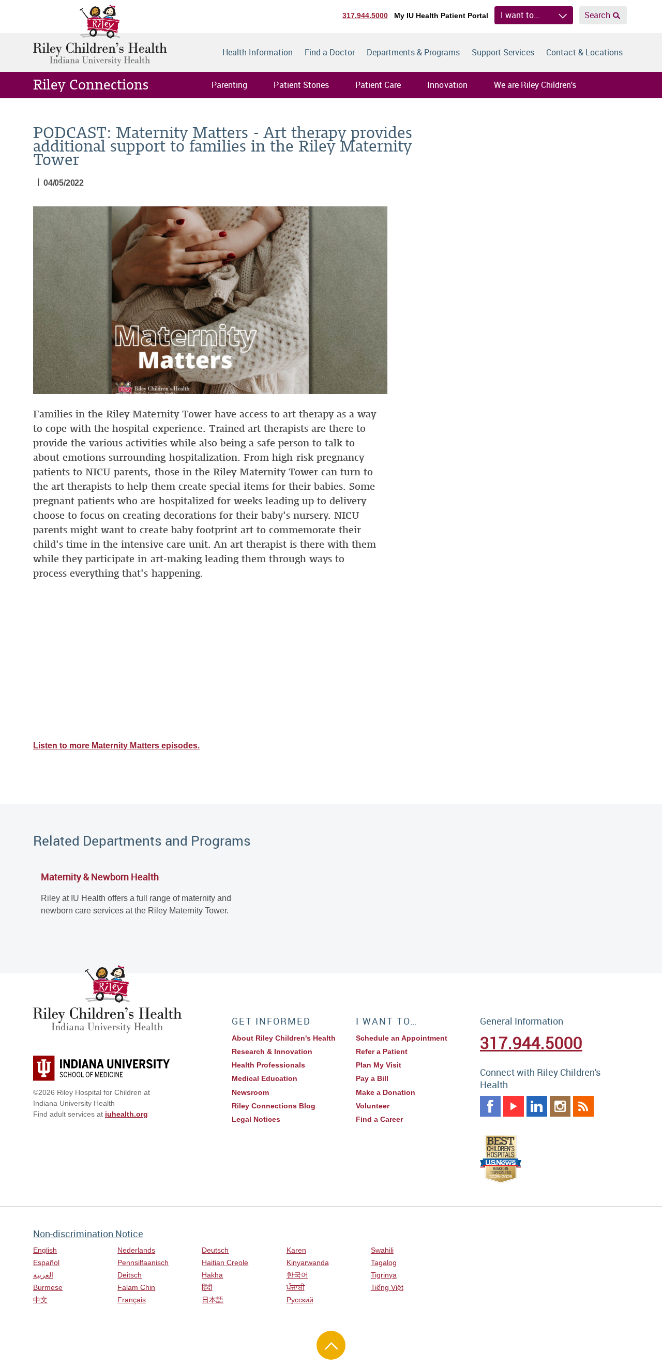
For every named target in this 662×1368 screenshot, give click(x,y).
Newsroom (250, 1092)
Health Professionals (268, 1065)
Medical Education (264, 1078)
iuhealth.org (126, 1114)
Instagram (560, 1106)
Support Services (503, 52)
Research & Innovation (272, 1051)
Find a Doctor (330, 52)
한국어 (297, 1275)
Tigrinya (384, 1275)
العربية (43, 1275)
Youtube (513, 1106)
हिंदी (207, 1287)
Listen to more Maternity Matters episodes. (116, 745)
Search (597, 15)
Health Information (257, 52)
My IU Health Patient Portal (441, 15)
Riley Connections (91, 85)
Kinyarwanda (308, 1262)
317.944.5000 (365, 15)
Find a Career (379, 1119)
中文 (40, 1300)
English (45, 1250)
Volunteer (372, 1106)
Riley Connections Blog (273, 1106)
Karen (296, 1250)
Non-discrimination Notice (88, 1233)
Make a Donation (385, 1092)
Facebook (490, 1106)
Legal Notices (256, 1119)
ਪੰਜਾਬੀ (296, 1287)
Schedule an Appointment (401, 1038)
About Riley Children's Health (284, 1038)
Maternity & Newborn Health (100, 876)
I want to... (520, 15)
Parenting (229, 85)
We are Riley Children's (535, 85)
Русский (300, 1300)
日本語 (212, 1300)
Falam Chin (136, 1287)
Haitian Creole (225, 1262)
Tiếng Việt (387, 1287)
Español (46, 1262)
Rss (583, 1106)
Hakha (212, 1275)
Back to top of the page (331, 1345)
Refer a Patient (382, 1051)
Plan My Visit (378, 1065)
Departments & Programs (413, 52)
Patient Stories (301, 85)
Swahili (382, 1250)
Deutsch (215, 1250)
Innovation (447, 85)
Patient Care (378, 85)
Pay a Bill (372, 1078)
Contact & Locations (584, 52)
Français (131, 1300)
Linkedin (536, 1106)
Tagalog (384, 1262)
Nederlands (136, 1250)
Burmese (48, 1287)
